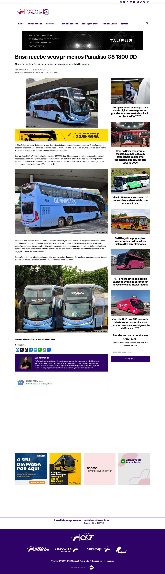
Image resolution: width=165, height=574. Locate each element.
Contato (124, 24)
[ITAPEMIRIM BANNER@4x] (65, 469)
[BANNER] (61, 135)
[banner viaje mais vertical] (134, 469)
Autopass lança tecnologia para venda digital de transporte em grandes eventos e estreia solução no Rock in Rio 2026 (130, 112)
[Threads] (138, 2)
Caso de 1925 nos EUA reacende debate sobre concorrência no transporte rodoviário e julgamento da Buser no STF (130, 324)
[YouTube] (131, 2)
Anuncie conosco (70, 24)
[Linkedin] (134, 2)
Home (21, 24)
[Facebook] (124, 2)
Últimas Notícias (35, 24)
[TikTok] (141, 2)
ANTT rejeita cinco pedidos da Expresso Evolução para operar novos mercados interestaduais (130, 281)
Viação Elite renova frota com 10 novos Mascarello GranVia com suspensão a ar (130, 200)
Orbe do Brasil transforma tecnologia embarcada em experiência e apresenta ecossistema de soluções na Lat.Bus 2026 (130, 157)
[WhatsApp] (148, 2)
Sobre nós (51, 24)
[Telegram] (144, 2)
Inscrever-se (130, 359)
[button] (57, 23)
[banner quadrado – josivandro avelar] (100, 469)
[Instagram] (121, 2)
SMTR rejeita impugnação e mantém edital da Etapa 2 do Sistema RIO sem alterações (130, 241)
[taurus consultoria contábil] (82, 40)
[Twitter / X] (127, 2)
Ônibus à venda (109, 24)
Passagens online (90, 24)
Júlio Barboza (23, 70)
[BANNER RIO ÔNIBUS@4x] (31, 469)
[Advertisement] (95, 10)
